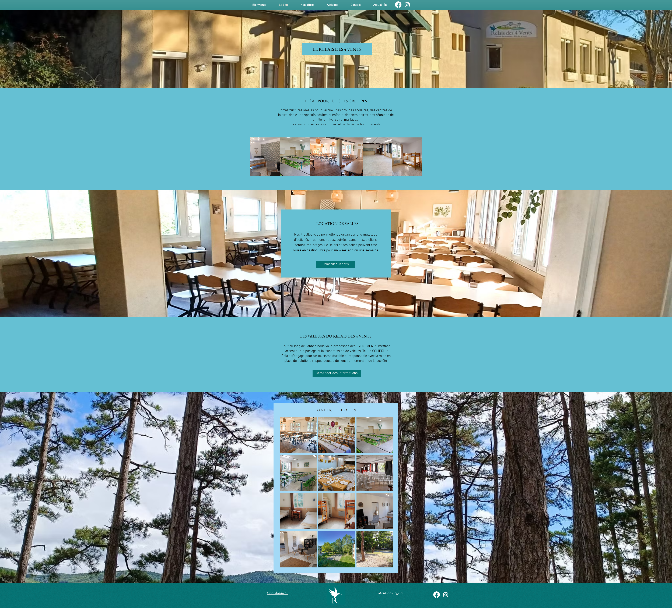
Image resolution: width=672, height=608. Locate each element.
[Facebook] (398, 4)
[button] (307, 5)
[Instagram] (407, 4)
